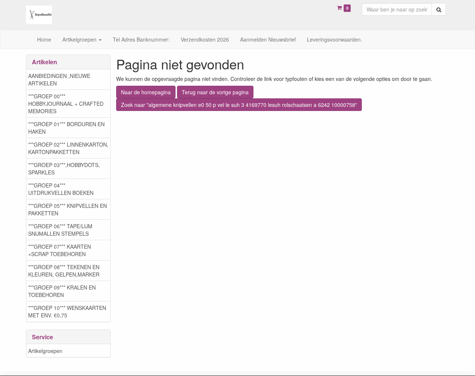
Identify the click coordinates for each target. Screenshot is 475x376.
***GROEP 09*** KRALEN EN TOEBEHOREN (62, 291)
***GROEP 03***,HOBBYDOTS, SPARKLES (64, 168)
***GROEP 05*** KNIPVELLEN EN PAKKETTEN (67, 209)
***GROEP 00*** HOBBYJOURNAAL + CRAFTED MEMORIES (66, 103)
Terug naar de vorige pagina (215, 92)
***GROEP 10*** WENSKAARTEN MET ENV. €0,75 (67, 311)
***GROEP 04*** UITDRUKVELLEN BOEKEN (61, 189)
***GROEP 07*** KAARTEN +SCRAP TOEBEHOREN (59, 250)
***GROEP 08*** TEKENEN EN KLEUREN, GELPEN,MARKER (63, 270)
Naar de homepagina (146, 92)
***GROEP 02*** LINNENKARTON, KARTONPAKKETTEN (68, 148)
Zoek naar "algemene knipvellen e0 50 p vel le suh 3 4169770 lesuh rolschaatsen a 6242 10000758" (239, 104)
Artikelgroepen (45, 350)
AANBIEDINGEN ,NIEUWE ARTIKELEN (59, 79)
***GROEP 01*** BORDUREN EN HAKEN (66, 127)
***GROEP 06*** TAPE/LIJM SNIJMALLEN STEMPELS (60, 229)
